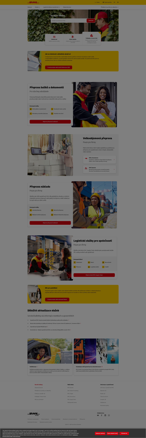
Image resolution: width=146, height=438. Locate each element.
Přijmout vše (124, 433)
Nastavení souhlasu (100, 433)
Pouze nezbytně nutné (112, 433)
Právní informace (16, 436)
